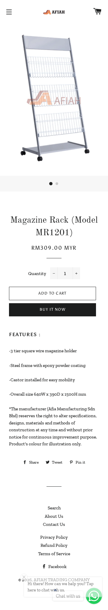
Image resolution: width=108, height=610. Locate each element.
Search (54, 508)
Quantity (37, 273)
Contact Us (54, 524)
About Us (54, 516)
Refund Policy (54, 545)
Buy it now (52, 309)
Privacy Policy (54, 537)
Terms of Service (54, 553)
